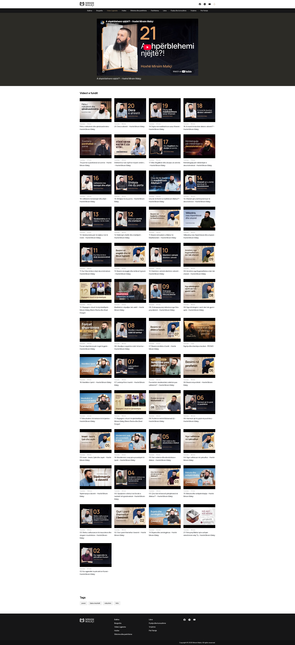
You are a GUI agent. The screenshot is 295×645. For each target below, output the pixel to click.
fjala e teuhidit (95, 603)
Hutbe (124, 10)
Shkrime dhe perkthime (138, 10)
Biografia (99, 10)
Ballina (89, 10)
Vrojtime (193, 10)
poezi (84, 603)
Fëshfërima (155, 10)
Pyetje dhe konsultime (178, 10)
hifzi (117, 603)
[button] (214, 4)
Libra (165, 10)
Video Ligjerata (112, 10)
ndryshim (108, 603)
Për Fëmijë (204, 10)
